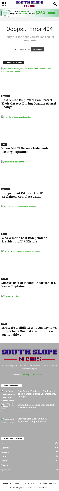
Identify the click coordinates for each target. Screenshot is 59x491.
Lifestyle (5, 448)
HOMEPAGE (37, 49)
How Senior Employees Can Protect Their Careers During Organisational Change (28, 103)
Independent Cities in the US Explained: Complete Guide (22, 195)
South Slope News (40, 488)
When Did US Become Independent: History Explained (27, 150)
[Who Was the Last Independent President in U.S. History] (29, 220)
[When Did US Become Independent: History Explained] (29, 130)
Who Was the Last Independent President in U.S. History (24, 239)
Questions (5, 469)
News (4, 144)
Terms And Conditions (47, 483)
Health (4, 279)
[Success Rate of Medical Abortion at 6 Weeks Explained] (29, 265)
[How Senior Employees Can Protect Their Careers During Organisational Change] (29, 82)
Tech (3, 456)
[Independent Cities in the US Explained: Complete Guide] (29, 175)
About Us (18, 483)
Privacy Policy (30, 483)
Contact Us (7, 483)
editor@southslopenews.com (35, 375)
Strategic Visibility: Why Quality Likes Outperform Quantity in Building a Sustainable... (29, 331)
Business (5, 96)
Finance (4, 465)
